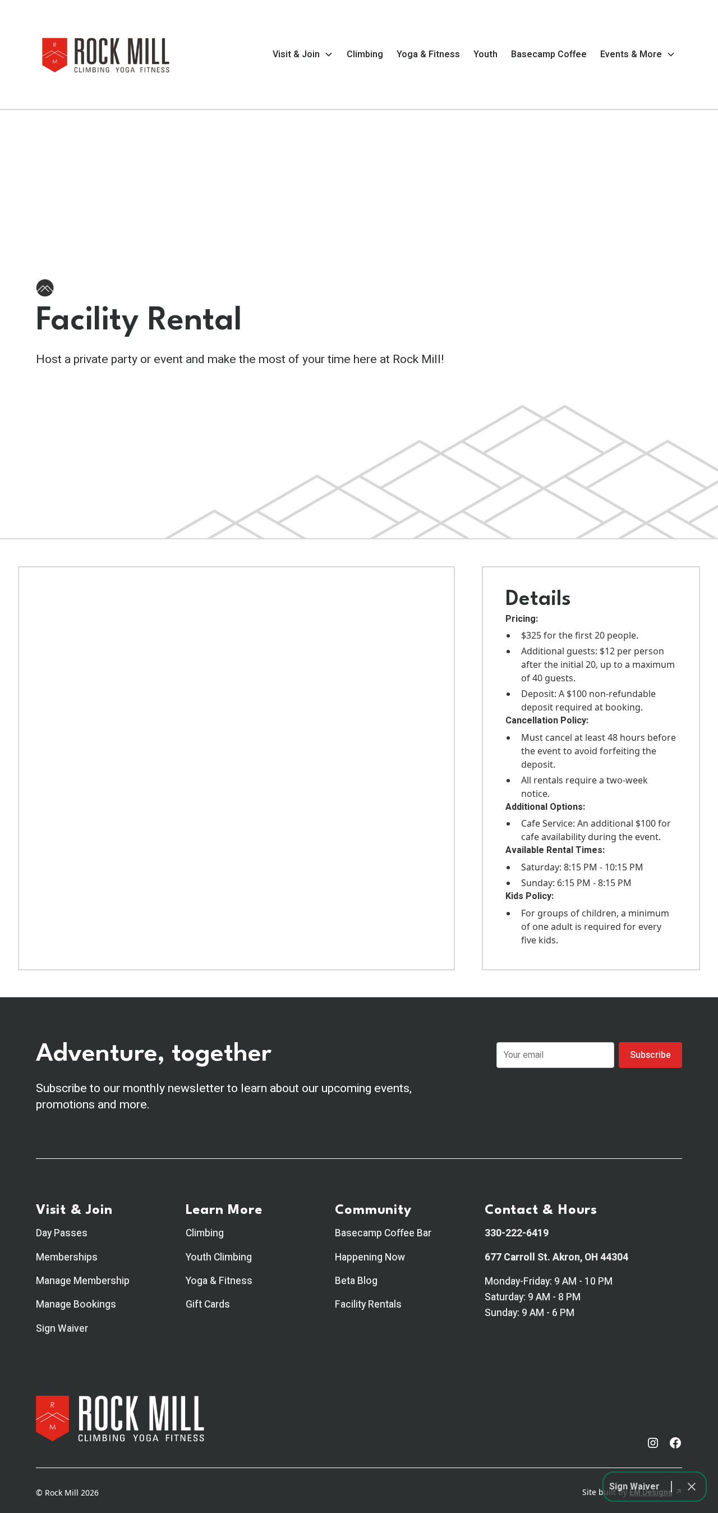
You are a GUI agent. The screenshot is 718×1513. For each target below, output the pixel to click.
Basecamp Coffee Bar (383, 1233)
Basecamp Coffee (549, 54)
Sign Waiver (62, 1329)
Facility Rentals (368, 1304)
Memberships (67, 1257)
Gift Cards (208, 1304)
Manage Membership (83, 1281)
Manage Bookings (76, 1304)
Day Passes (62, 1233)
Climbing (365, 54)
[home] (106, 54)
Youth (485, 54)
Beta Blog (356, 1281)
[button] (303, 54)
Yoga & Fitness (428, 54)
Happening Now (370, 1257)
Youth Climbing (219, 1257)
